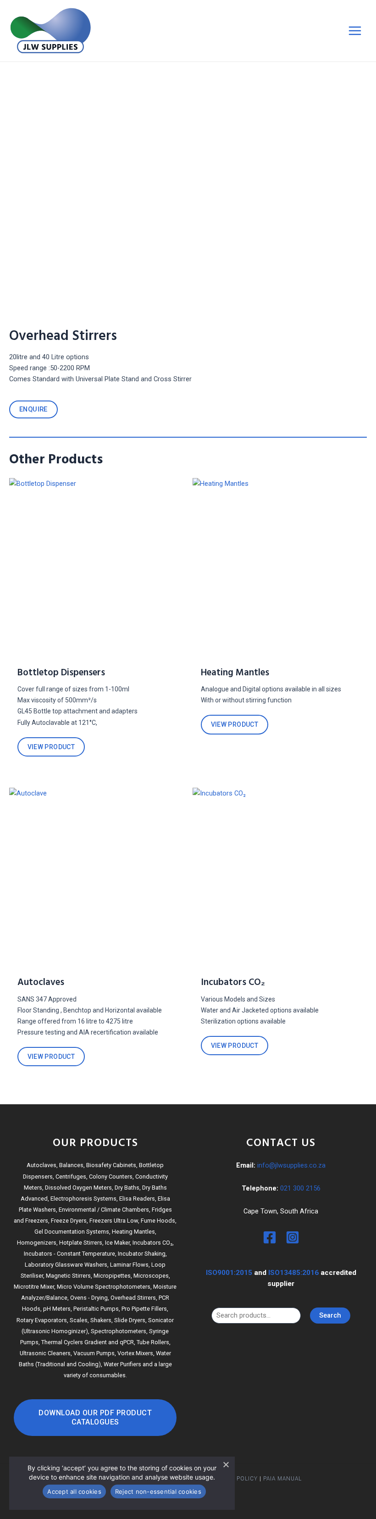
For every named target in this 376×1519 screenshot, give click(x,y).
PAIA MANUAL (282, 1478)
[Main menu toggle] (355, 31)
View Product (51, 747)
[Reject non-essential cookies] (225, 1464)
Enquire (33, 409)
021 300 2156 (300, 1188)
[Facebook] (269, 1237)
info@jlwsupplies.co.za (291, 1165)
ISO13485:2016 (293, 1273)
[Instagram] (292, 1237)
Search (330, 1315)
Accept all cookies (74, 1491)
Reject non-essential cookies (158, 1491)
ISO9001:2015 (229, 1273)
